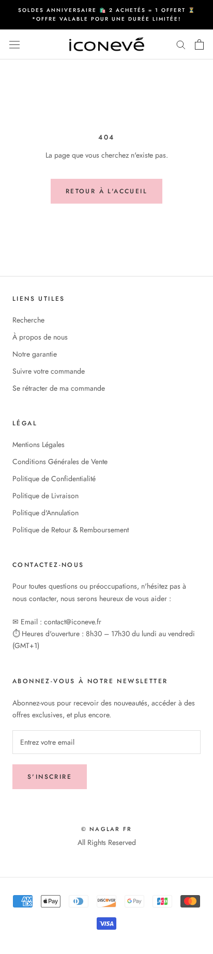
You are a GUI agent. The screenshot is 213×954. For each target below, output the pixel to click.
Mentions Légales (38, 444)
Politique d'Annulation (45, 512)
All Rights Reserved (107, 842)
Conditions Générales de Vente (60, 461)
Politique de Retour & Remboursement (70, 530)
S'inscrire (49, 776)
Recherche (28, 320)
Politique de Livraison (45, 495)
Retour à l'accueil (106, 191)
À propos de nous (40, 337)
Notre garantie (34, 354)
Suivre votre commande (48, 371)
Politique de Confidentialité (54, 478)
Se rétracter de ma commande (58, 388)
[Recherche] (181, 44)
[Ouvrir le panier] (199, 44)
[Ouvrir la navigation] (14, 44)
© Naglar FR (106, 829)
